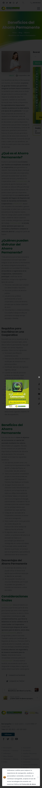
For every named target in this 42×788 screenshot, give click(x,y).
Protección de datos (29, 784)
